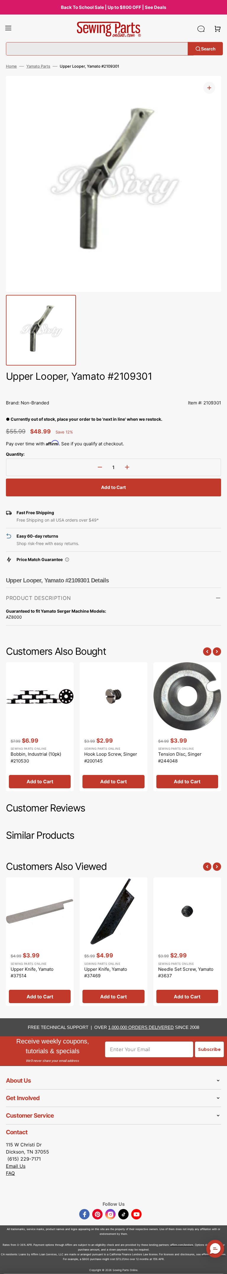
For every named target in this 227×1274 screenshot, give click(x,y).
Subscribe (209, 1049)
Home (11, 66)
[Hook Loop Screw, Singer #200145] (113, 726)
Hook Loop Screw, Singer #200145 (110, 757)
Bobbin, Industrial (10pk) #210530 (36, 757)
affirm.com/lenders (181, 1244)
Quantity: (15, 454)
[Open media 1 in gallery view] (209, 88)
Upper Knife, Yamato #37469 (105, 972)
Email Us (15, 1166)
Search (208, 48)
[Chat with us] (200, 28)
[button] (8, 28)
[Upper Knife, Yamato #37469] (113, 941)
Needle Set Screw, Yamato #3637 (185, 972)
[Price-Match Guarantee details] (67, 560)
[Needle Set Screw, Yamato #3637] (187, 941)
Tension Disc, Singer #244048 (180, 757)
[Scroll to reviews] (113, 389)
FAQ (10, 1173)
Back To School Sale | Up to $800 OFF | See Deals (113, 7)
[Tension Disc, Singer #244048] (187, 726)
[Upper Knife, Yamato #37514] (40, 941)
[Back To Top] (218, 1265)
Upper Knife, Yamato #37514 (32, 972)
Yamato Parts (38, 66)
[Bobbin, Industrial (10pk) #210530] (40, 726)
